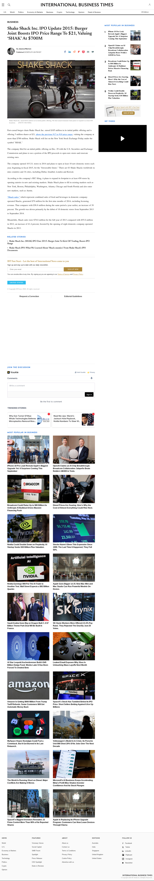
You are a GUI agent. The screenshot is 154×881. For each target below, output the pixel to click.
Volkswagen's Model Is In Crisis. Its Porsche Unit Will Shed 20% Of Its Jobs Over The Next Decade (73, 743)
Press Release (37, 858)
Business (49, 12)
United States (97, 858)
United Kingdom (97, 854)
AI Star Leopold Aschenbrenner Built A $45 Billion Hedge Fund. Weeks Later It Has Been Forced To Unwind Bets (27, 665)
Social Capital (37, 847)
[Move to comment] (93, 52)
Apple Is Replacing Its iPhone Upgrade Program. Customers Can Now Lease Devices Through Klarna (74, 822)
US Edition (145, 12)
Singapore (95, 851)
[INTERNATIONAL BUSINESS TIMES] (77, 5)
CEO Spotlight (37, 862)
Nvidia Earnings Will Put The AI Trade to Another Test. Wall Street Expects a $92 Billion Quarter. (28, 586)
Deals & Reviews (94, 12)
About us (65, 843)
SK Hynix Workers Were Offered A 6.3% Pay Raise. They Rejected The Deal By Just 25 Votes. (73, 625)
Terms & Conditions (69, 851)
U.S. (5, 12)
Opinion (81, 12)
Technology (70, 12)
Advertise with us (68, 862)
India (93, 847)
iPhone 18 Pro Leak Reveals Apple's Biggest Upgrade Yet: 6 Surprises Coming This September (27, 468)
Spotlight (35, 854)
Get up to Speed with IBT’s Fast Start (126, 107)
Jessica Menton (25, 49)
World (12, 12)
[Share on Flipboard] (79, 52)
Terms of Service (64, 274)
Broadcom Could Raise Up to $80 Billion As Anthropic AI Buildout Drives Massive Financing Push (27, 508)
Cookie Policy (67, 858)
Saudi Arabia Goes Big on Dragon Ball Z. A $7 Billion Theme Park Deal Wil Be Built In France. (28, 625)
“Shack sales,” (13, 196)
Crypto (59, 12)
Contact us (66, 847)
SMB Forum (36, 851)
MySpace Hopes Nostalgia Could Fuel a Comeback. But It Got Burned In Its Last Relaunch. (25, 743)
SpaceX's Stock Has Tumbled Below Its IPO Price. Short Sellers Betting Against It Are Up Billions (73, 704)
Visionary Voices (38, 843)
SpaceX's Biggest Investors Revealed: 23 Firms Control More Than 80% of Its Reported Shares (27, 822)
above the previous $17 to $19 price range (54, 134)
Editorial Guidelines (73, 296)
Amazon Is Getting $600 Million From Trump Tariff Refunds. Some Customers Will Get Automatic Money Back (27, 704)
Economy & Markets (35, 12)
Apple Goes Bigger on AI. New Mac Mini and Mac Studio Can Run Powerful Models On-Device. (73, 586)
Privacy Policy (78, 274)
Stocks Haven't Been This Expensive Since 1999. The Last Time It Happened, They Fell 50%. (72, 547)
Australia (95, 843)
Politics (21, 12)
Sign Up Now (128, 113)
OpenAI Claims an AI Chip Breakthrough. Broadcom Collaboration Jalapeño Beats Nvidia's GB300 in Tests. (71, 468)
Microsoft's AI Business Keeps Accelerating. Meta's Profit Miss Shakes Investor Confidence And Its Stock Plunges (73, 783)
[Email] (88, 52)
